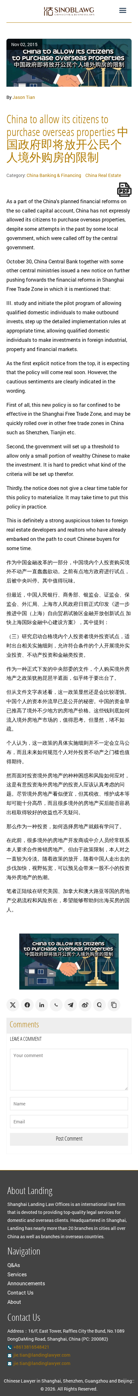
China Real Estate (103, 175)
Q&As (13, 1265)
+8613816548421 (31, 1347)
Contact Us (20, 1292)
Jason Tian (24, 97)
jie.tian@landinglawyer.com (41, 1355)
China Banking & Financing (54, 175)
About (14, 1301)
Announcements (26, 1283)
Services (17, 1274)
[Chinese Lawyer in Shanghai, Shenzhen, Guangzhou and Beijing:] (69, 11)
